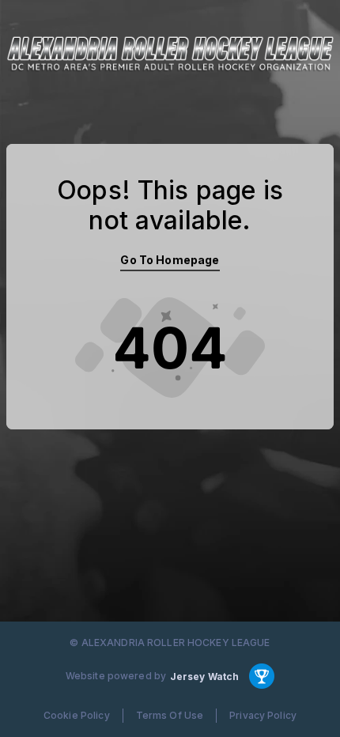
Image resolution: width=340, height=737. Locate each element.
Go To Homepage (169, 259)
